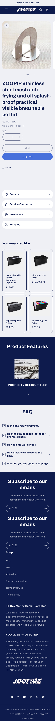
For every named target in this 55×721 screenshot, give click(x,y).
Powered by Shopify (30, 709)
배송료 (4, 126)
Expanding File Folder (13, 322)
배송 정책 (44, 714)
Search (9, 567)
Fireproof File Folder (39, 276)
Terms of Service (14, 588)
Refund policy (13, 595)
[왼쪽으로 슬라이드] (21, 75)
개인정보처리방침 (17, 714)
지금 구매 (27, 157)
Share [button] (8, 167)
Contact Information (16, 581)
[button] (6, 10)
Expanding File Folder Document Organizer (13, 279)
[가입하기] (45, 508)
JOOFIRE (17, 709)
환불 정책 (46, 709)
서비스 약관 (32, 714)
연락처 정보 (29, 718)
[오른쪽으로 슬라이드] (34, 75)
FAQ (8, 561)
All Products (12, 574)
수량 (4, 131)
